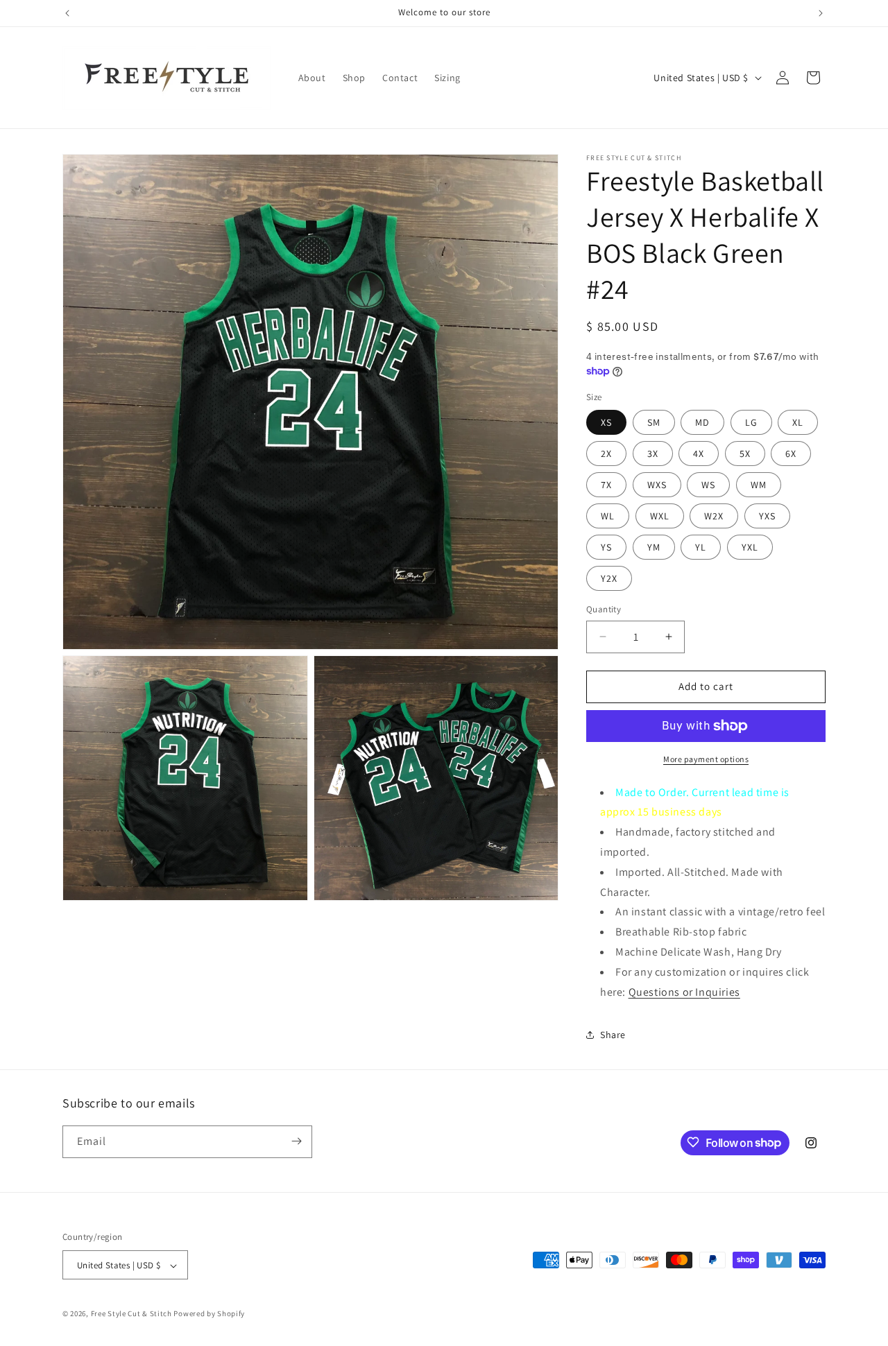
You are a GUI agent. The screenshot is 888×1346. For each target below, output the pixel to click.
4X (698, 453)
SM (653, 422)
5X (745, 453)
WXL (659, 516)
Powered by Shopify (209, 1314)
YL (700, 547)
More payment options (706, 759)
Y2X (609, 578)
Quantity (603, 609)
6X (790, 453)
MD (702, 422)
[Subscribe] (296, 1141)
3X (652, 453)
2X (606, 453)
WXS (657, 484)
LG (751, 422)
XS (606, 422)
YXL (750, 547)
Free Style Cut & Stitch (131, 1314)
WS (708, 484)
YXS (767, 516)
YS (606, 547)
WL (608, 516)
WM (759, 484)
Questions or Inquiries (684, 992)
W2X (714, 516)
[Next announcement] (820, 13)
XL (797, 422)
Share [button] (613, 1034)
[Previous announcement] (67, 13)
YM (653, 547)
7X (606, 484)
